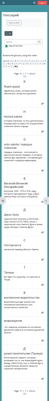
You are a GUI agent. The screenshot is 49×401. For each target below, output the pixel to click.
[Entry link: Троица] (42, 284)
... (9, 33)
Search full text (15, 45)
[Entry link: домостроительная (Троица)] (42, 378)
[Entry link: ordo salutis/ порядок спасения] (42, 170)
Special (6, 60)
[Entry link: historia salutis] (42, 131)
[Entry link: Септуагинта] (42, 259)
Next (32, 73)
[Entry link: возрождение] (42, 340)
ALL (25, 76)
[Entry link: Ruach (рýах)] (42, 103)
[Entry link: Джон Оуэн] (42, 232)
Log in (42, 2)
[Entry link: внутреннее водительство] (42, 312)
